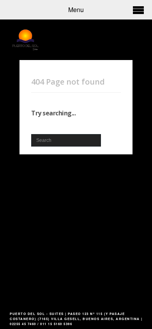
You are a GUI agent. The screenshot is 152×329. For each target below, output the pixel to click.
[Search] (108, 137)
